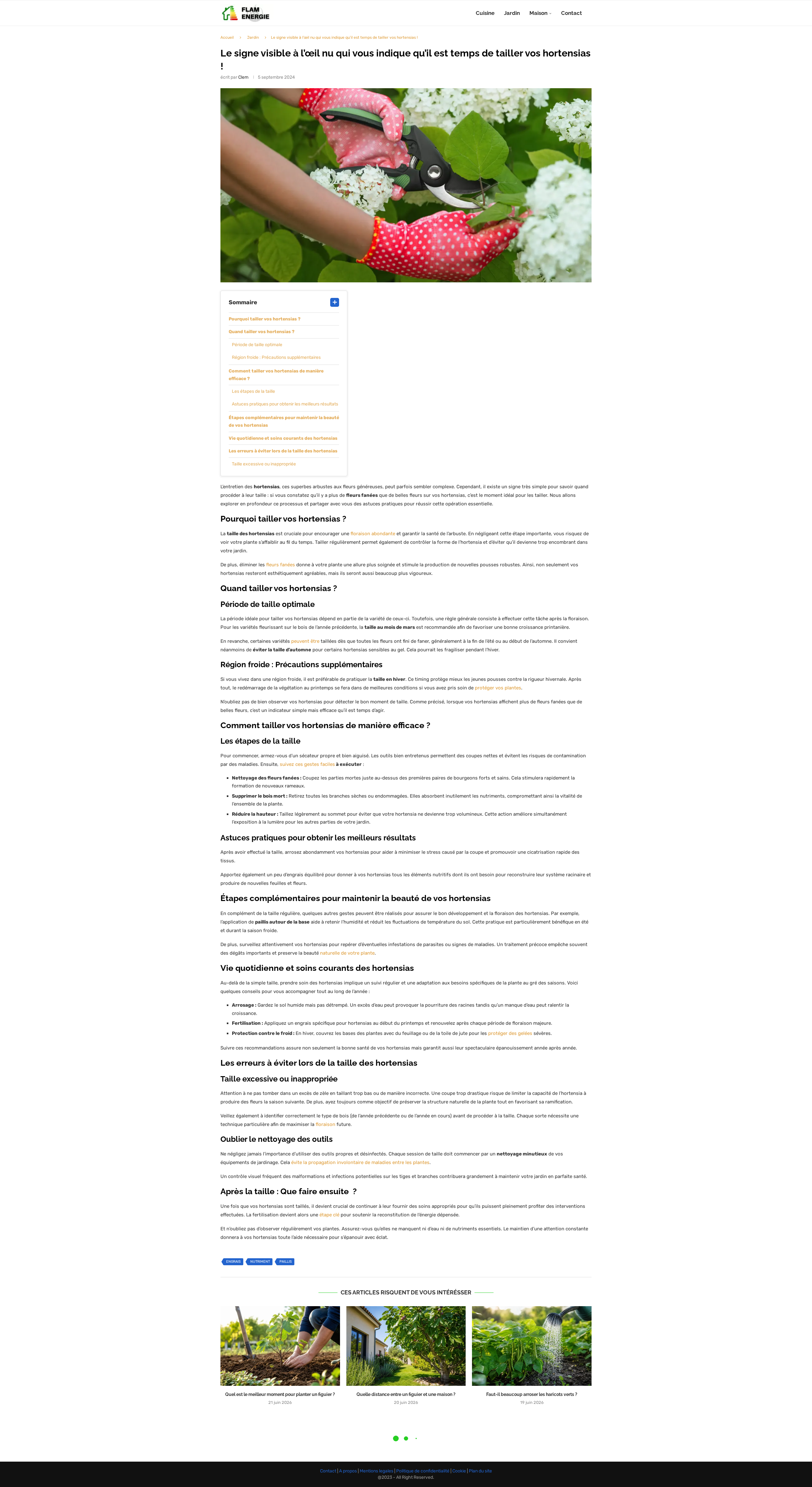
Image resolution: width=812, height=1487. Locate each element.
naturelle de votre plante (347, 953)
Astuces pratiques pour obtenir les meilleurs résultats (285, 404)
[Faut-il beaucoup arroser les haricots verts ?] (532, 1346)
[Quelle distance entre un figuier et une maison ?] (406, 1346)
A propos (348, 1471)
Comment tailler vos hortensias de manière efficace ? (276, 374)
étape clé (329, 1215)
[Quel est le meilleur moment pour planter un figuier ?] (280, 1346)
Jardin (512, 13)
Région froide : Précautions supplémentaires (276, 357)
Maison (538, 13)
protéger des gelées (510, 1033)
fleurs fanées (280, 565)
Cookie (459, 1471)
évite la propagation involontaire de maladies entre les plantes (360, 1162)
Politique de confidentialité (423, 1471)
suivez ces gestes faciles (307, 764)
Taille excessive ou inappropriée (264, 464)
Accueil (227, 37)
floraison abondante (372, 533)
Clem (243, 77)
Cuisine (485, 13)
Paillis (285, 1262)
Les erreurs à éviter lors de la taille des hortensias (283, 451)
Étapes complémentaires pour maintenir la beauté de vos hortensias (284, 421)
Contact (571, 13)
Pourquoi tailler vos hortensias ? (264, 319)
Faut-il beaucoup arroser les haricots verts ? (531, 1394)
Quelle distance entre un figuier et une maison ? (406, 1394)
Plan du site (480, 1471)
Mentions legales (377, 1471)
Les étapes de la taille (253, 391)
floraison (325, 1124)
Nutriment (260, 1262)
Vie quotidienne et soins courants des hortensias (283, 438)
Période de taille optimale (257, 344)
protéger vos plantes (498, 688)
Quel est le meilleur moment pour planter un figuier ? (280, 1394)
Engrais (233, 1262)
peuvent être (305, 641)
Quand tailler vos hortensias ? (261, 331)
